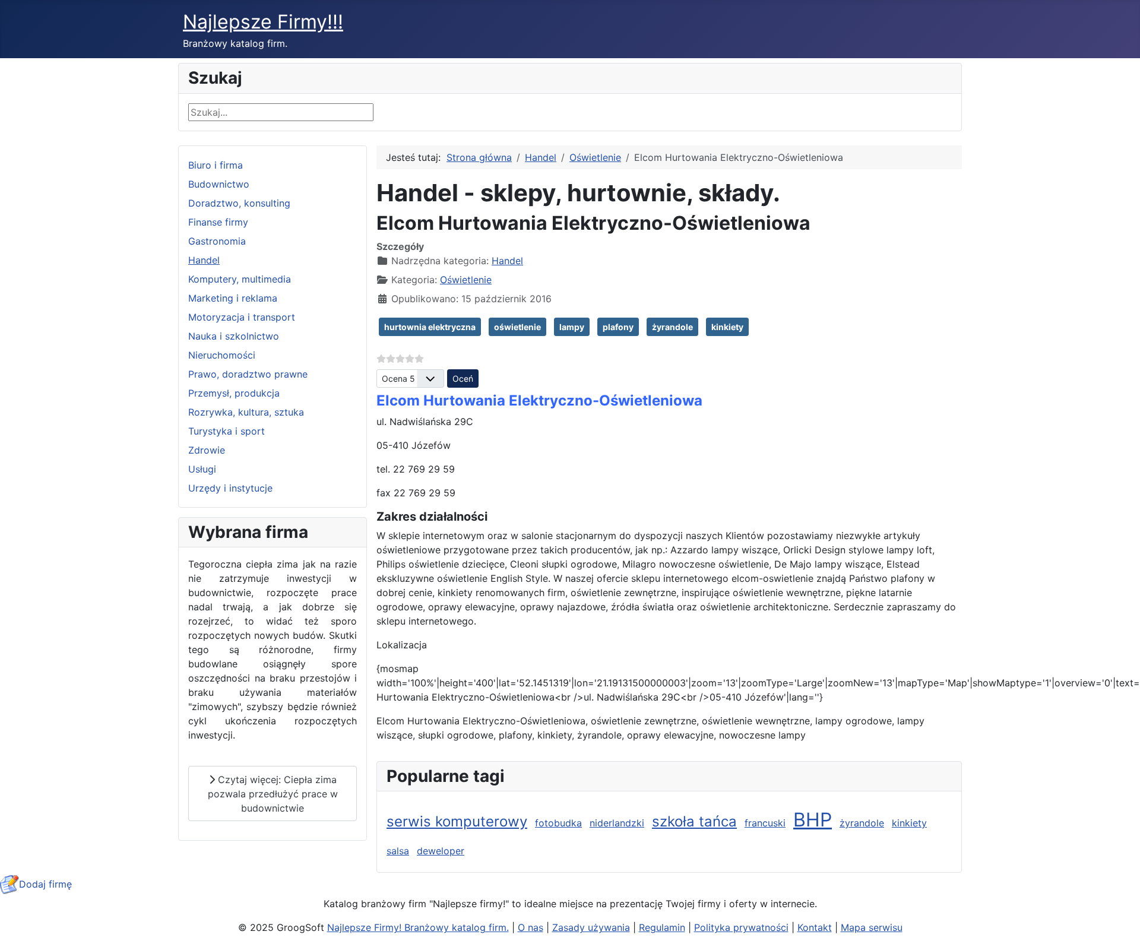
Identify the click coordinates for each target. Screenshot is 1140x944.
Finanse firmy (218, 222)
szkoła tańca (694, 821)
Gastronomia (217, 241)
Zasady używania (591, 927)
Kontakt (814, 927)
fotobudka (558, 823)
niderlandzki (617, 823)
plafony (618, 327)
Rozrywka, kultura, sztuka (246, 412)
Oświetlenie (466, 280)
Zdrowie (206, 450)
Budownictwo (218, 184)
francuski (765, 823)
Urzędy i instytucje (230, 488)
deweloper (440, 851)
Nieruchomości (221, 355)
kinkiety (727, 327)
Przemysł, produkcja (234, 393)
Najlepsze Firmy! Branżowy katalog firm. (418, 927)
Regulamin (662, 927)
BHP (812, 819)
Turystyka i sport (226, 431)
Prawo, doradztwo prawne (248, 374)
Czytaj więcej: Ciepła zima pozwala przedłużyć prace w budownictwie (273, 794)
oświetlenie (517, 327)
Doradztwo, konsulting (239, 203)
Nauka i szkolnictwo (233, 336)
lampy (571, 327)
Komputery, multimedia (239, 279)
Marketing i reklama (232, 298)
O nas (530, 927)
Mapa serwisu (871, 927)
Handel (204, 260)
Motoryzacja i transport (241, 317)
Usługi (202, 469)
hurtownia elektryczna (430, 327)
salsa (398, 851)
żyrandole (672, 327)
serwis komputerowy (457, 821)
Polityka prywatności (741, 927)
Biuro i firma (215, 165)
